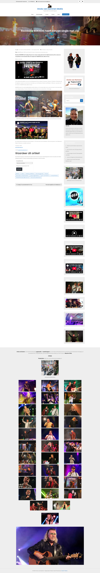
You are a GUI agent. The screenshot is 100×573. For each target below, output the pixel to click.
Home (32, 14)
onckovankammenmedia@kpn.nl (43, 1)
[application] (74, 216)
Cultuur (47, 49)
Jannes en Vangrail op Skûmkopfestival (74, 157)
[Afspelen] (67, 219)
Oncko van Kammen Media (50, 9)
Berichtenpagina (39, 14)
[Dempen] (79, 219)
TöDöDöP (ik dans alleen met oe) (22, 177)
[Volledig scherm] (81, 219)
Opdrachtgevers (66, 14)
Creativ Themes (64, 570)
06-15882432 (32, 1)
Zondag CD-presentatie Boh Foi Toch (24, 184)
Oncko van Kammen (45, 175)
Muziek (50, 49)
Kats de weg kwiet (39, 173)
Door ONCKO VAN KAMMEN (24, 49)
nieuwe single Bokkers (34, 175)
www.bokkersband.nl (19, 147)
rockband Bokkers (54, 175)
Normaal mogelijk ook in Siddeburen (53, 184)
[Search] (81, 100)
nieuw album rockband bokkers (22, 175)
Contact (46, 14)
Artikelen (44, 49)
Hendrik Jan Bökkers (30, 173)
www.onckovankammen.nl (36, 177)
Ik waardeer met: (19, 160)
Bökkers (17, 173)
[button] (74, 233)
